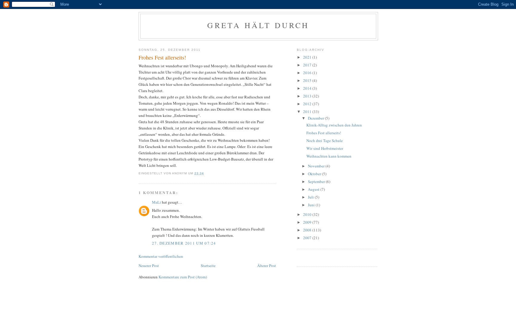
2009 (307, 222)
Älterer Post (266, 265)
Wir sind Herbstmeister (324, 148)
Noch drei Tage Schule (324, 140)
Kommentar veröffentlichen (161, 256)
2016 (307, 72)
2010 (307, 214)
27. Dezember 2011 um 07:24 (184, 243)
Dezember (316, 118)
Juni (312, 205)
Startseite (208, 265)
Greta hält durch (258, 25)
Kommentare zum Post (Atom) (183, 277)
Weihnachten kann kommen (328, 156)
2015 (307, 80)
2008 (307, 230)
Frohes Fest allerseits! (323, 132)
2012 (307, 103)
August (314, 189)
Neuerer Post (149, 265)
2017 (307, 65)
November (316, 166)
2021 (307, 57)
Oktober (315, 173)
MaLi (156, 202)
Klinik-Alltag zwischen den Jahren (334, 125)
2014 (307, 88)
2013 (307, 96)
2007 (307, 237)
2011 (307, 111)
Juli (311, 197)
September (317, 181)
